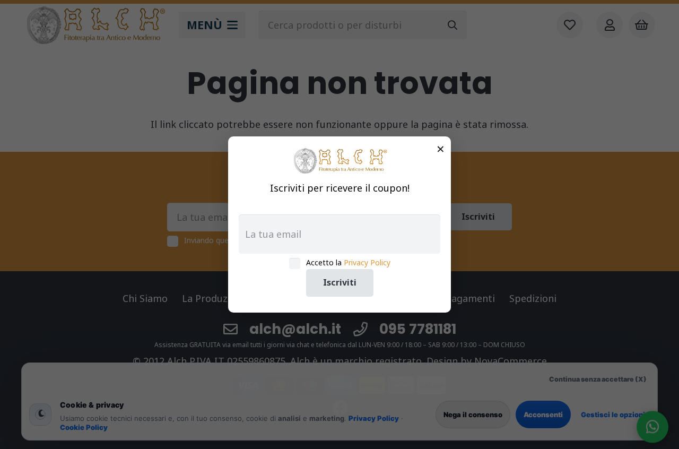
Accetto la (348, 262)
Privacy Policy (367, 262)
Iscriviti (339, 282)
